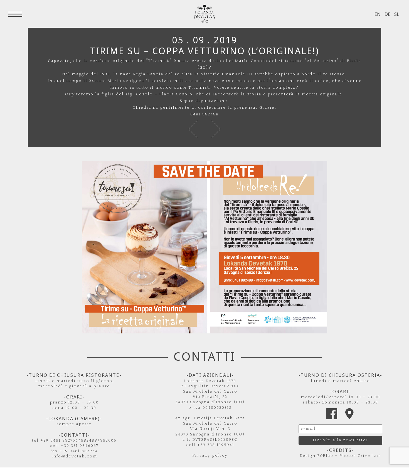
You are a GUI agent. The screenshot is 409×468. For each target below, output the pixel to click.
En (377, 14)
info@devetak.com (74, 456)
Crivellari (369, 455)
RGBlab (325, 455)
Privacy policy (210, 455)
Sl (396, 14)
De (387, 14)
